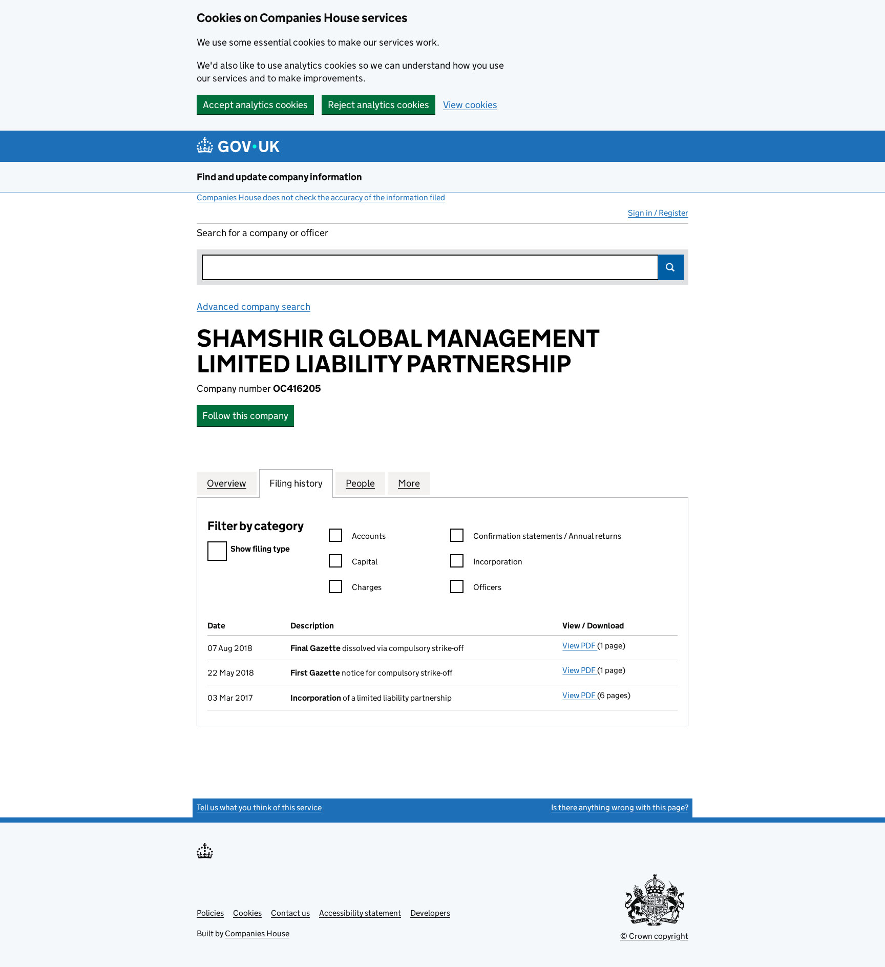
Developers (430, 913)
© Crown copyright (654, 936)
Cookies (247, 913)
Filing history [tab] (296, 483)
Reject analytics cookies (378, 105)
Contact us (290, 913)
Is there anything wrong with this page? (619, 807)
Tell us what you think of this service (259, 807)
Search (671, 267)
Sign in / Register (658, 213)
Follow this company (245, 416)
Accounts (369, 536)
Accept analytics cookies (255, 105)
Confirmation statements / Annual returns (547, 536)
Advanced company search (253, 306)
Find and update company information (279, 177)
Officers (487, 587)
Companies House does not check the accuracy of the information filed (321, 197)
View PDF (579, 645)
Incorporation (497, 561)
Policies (210, 913)
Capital (364, 561)
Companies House (257, 933)
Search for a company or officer (262, 233)
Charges (367, 587)
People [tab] (360, 483)
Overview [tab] (226, 483)
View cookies (470, 105)
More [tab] (409, 483)
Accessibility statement (360, 913)
